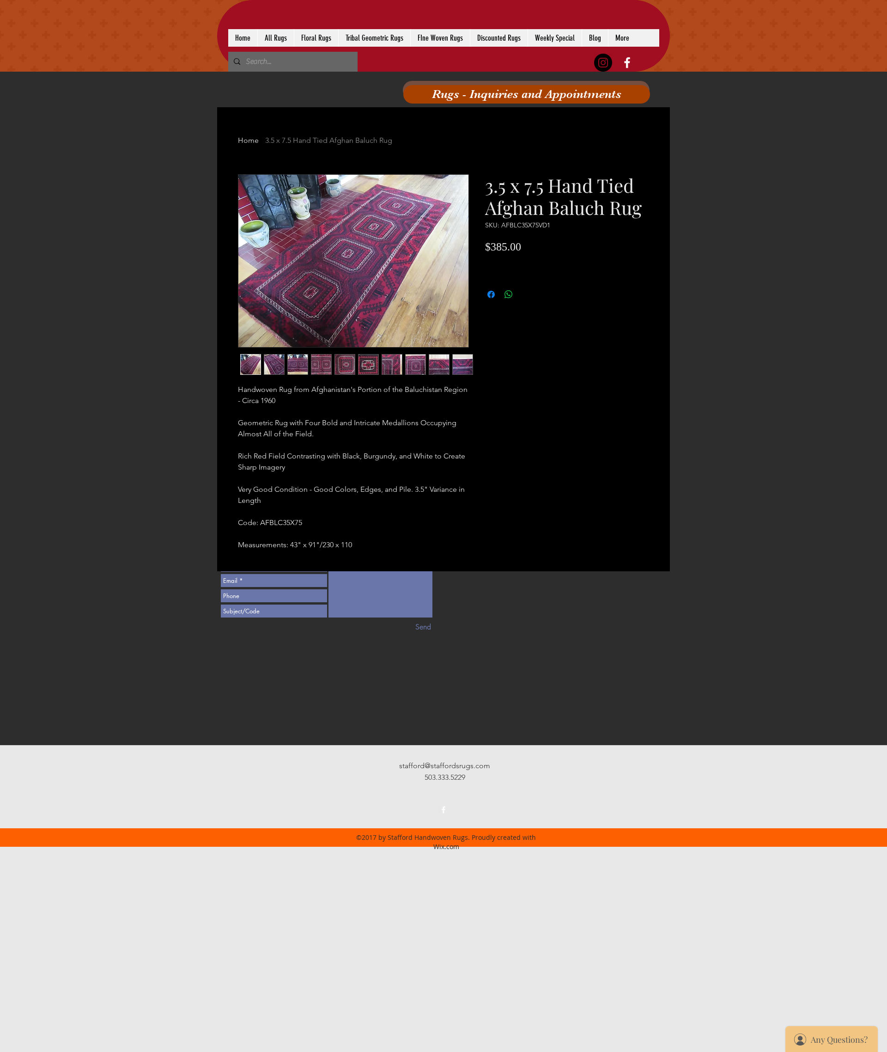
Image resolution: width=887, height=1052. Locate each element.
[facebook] (627, 62)
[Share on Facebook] (491, 294)
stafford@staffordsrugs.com (444, 765)
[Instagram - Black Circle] (603, 63)
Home (248, 140)
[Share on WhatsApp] (508, 294)
